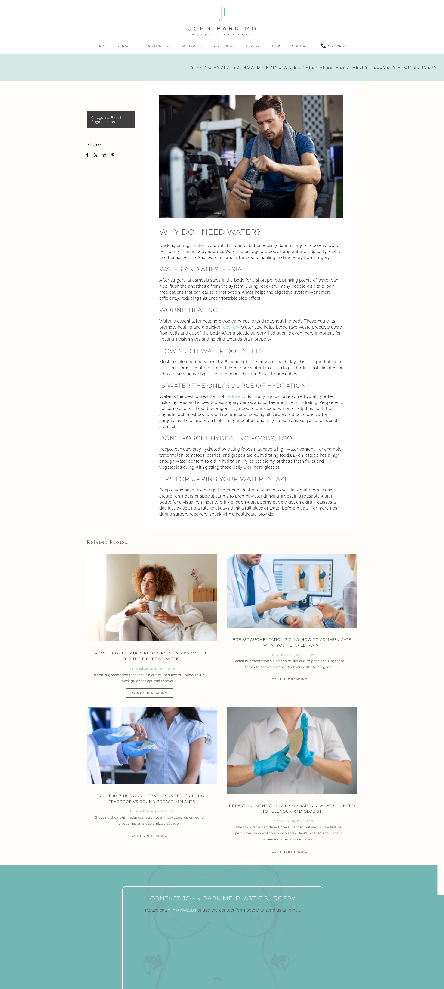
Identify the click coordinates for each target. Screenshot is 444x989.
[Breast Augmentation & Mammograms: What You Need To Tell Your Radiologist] (292, 750)
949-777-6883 (182, 910)
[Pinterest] (112, 155)
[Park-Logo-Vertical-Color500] (222, 5)
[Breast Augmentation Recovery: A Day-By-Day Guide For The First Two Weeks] (152, 597)
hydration (235, 396)
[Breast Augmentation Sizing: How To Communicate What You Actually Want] (292, 591)
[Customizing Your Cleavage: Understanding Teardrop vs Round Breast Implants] (152, 745)
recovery (230, 327)
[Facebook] (87, 155)
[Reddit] (104, 155)
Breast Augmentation (106, 120)
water (198, 245)
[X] (96, 155)
